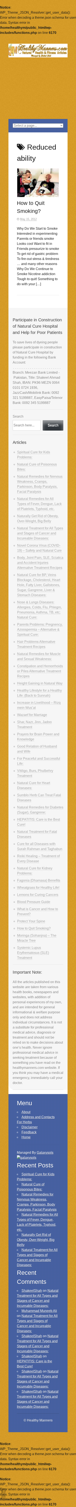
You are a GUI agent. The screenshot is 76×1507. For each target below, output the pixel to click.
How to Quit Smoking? (34, 928)
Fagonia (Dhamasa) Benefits (38, 880)
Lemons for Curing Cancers (37, 895)
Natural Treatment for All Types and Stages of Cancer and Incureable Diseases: (40, 533)
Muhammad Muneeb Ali (39, 1311)
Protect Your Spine (31, 921)
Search (18, 416)
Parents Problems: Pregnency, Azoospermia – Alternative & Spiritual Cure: (39, 629)
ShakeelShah (32, 1290)
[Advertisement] (38, 93)
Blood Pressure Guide (33, 902)
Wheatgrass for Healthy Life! (38, 887)
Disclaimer (30, 1127)
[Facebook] (3, 1490)
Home (26, 1137)
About (26, 1112)
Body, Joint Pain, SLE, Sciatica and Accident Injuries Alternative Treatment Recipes (40, 563)
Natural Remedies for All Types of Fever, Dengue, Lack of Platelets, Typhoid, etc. (39, 504)
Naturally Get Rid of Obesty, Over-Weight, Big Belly (35, 1240)
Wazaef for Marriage (32, 715)
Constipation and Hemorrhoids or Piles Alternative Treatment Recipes (40, 671)
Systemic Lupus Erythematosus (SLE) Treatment (33, 953)
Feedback (29, 1132)
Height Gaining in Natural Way (39, 683)
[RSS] (3, 1496)
